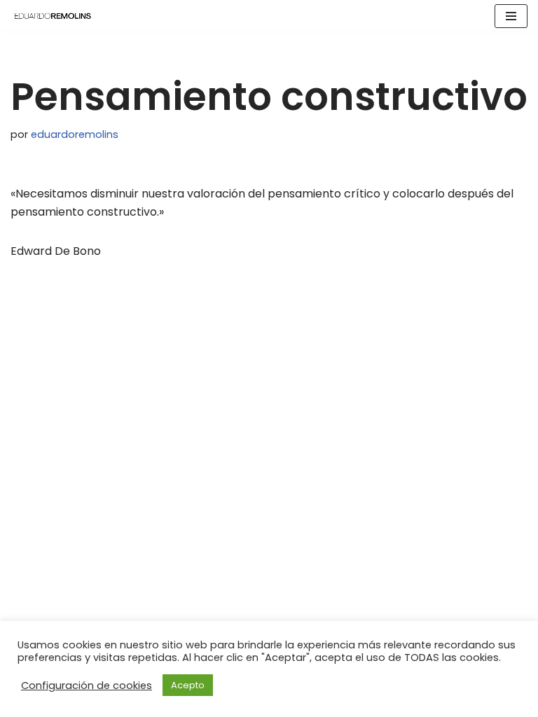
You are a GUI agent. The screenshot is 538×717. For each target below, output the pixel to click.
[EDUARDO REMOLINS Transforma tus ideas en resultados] (53, 16)
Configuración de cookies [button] (86, 685)
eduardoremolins (74, 134)
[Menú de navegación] (511, 16)
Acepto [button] (188, 685)
